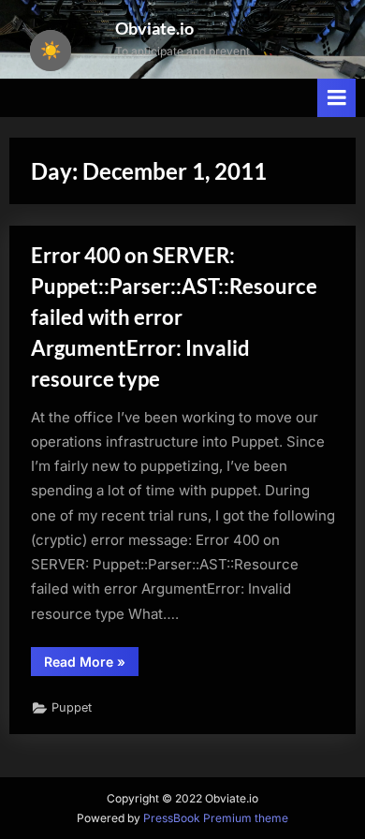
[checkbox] (50, 50)
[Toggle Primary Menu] (337, 98)
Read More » (91, 664)
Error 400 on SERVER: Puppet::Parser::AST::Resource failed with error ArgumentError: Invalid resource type (174, 316)
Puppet (71, 707)
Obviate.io (154, 28)
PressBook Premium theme (215, 818)
